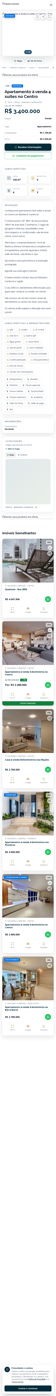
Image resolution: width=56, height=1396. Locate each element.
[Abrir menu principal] (51, 5)
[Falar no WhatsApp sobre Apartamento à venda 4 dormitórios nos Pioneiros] (48, 852)
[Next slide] (49, 643)
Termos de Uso (17, 1382)
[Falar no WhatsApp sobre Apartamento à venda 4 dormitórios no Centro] (48, 685)
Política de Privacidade (37, 1379)
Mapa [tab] (12, 455)
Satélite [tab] (23, 455)
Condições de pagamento (30, 155)
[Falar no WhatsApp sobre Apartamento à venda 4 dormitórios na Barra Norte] (48, 1017)
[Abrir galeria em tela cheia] (49, 16)
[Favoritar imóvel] (37, 16)
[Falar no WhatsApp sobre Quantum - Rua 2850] (48, 599)
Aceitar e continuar (28, 1388)
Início (4, 67)
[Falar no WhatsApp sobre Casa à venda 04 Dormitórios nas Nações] (48, 770)
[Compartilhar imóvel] (43, 16)
